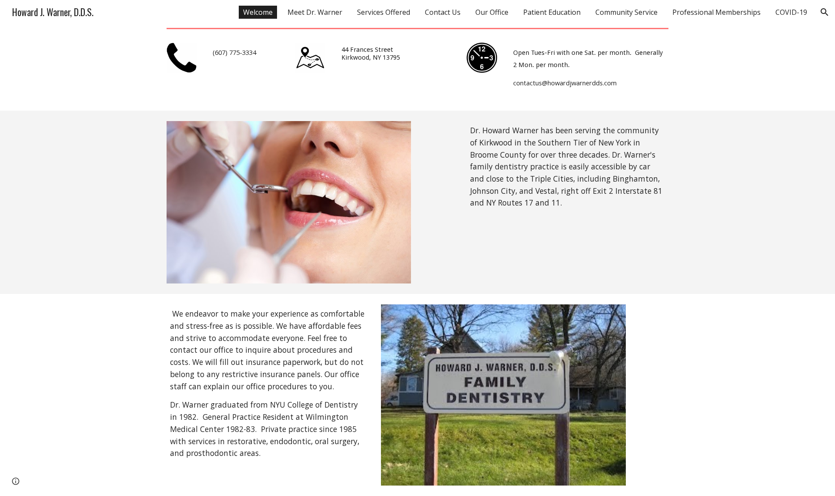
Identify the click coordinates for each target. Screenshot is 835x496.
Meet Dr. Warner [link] (314, 12)
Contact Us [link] (443, 12)
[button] (824, 12)
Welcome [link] (258, 12)
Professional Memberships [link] (716, 12)
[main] (245, 56)
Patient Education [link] (552, 12)
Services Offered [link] (383, 12)
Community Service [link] (626, 12)
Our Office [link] (491, 12)
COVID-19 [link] (791, 12)
